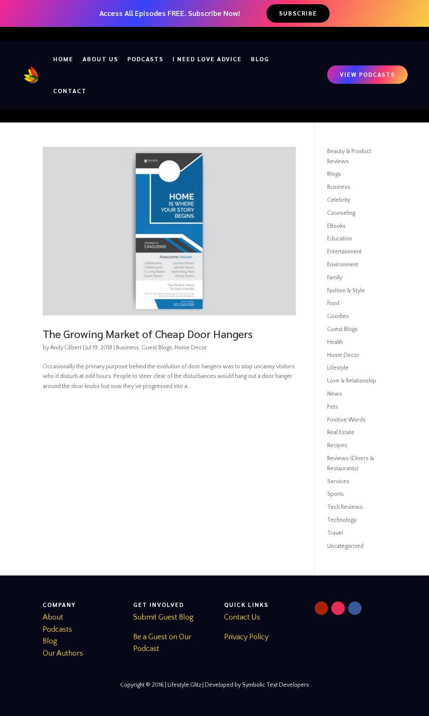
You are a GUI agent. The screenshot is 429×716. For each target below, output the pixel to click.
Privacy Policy (246, 637)
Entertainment (344, 251)
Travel (335, 533)
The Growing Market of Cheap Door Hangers (148, 333)
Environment (342, 264)
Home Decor (191, 347)
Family (334, 277)
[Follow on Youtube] (321, 608)
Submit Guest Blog (163, 617)
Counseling (341, 213)
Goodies (338, 316)
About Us (100, 58)
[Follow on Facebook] (355, 608)
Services (338, 481)
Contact (70, 90)
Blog (260, 58)
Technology (342, 520)
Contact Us (242, 617)
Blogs (334, 174)
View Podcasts (367, 74)
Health (335, 342)
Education (339, 238)
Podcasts (145, 58)
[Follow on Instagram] (338, 608)
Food (333, 303)
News (334, 394)
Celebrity (338, 200)
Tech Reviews (345, 507)
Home (63, 58)
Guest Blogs (157, 347)
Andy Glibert (66, 347)
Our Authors (63, 653)
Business (127, 347)
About (53, 617)
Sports (335, 494)
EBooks (336, 226)
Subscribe (298, 13)
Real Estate (340, 432)
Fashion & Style (346, 290)
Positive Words (346, 420)
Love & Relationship (351, 381)
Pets (332, 407)
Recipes (337, 445)
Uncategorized (345, 546)
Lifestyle (338, 368)
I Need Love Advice (207, 58)
